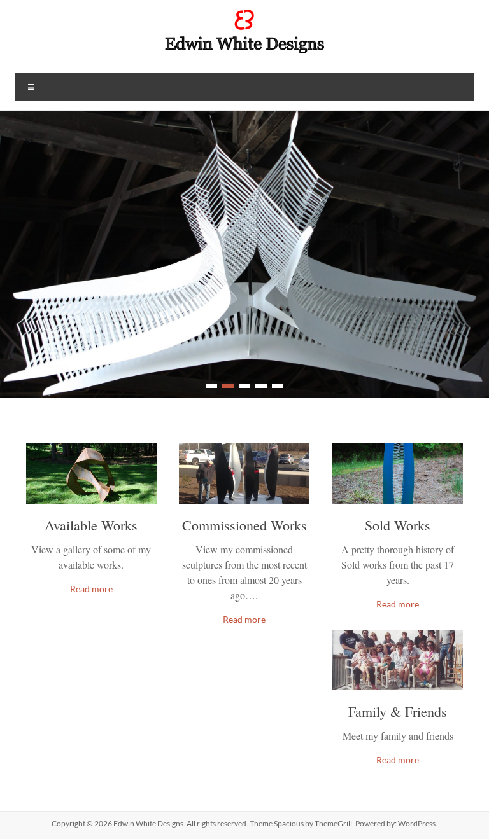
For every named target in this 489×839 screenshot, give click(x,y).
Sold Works (397, 525)
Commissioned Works (244, 525)
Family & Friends (397, 711)
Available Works (91, 525)
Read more (91, 588)
